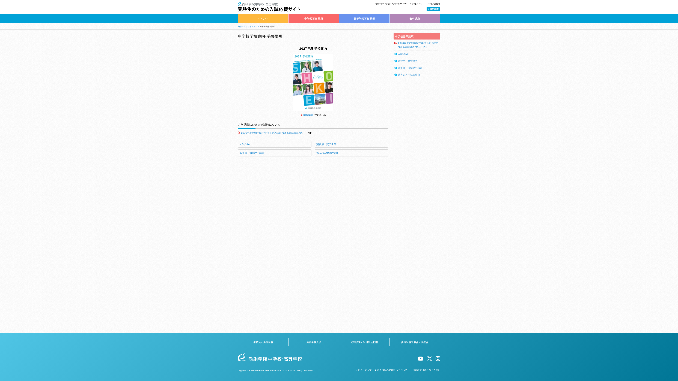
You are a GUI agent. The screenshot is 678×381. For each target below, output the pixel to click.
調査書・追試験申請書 (252, 153)
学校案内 (308, 115)
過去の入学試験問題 (327, 153)
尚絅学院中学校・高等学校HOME (391, 3)
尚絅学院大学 (313, 342)
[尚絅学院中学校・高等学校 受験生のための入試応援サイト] (269, 4)
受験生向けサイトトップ (248, 26)
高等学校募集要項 (364, 18)
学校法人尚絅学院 (263, 342)
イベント (263, 18)
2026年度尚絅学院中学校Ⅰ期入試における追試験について (273, 132)
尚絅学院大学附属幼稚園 (364, 342)
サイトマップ (364, 370)
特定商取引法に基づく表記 (426, 370)
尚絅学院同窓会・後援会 (414, 342)
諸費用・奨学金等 (326, 144)
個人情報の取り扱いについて (392, 370)
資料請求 (434, 8)
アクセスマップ (417, 3)
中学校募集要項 (313, 18)
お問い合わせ (433, 3)
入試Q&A (245, 144)
